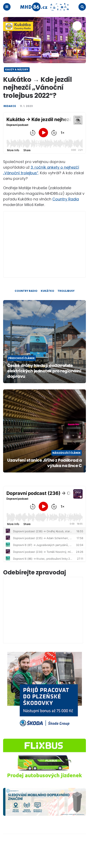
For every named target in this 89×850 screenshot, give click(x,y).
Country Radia (65, 199)
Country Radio (26, 290)
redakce (10, 106)
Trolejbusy (66, 290)
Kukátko (47, 290)
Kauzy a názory (16, 69)
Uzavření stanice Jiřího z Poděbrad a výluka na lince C (44, 463)
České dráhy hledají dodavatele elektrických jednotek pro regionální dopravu (44, 371)
